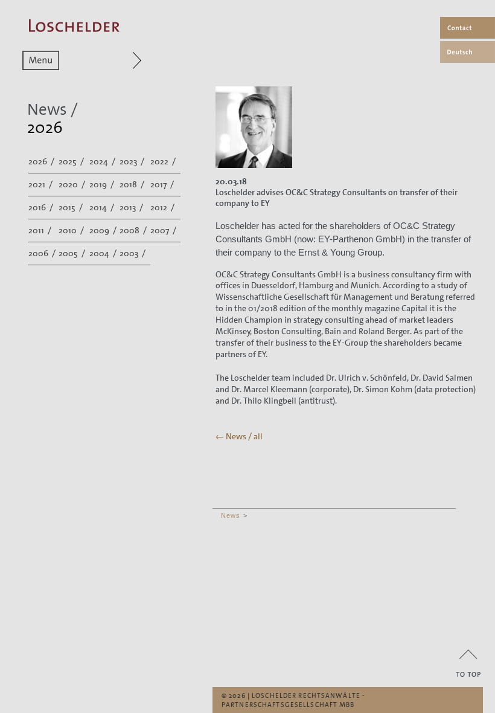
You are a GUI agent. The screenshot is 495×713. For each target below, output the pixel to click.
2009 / (103, 230)
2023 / (133, 161)
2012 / (163, 207)
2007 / (164, 230)
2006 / (42, 253)
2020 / (73, 184)
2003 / (133, 253)
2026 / (42, 161)
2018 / (133, 184)
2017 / (163, 184)
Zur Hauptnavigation (113, 60)
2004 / (103, 253)
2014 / (102, 207)
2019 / (102, 184)
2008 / (134, 230)
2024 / (103, 161)
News (230, 515)
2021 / (41, 184)
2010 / (72, 230)
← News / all (239, 436)
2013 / (132, 207)
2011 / (40, 230)
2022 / (163, 161)
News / (52, 109)
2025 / (72, 161)
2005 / (73, 253)
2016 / (41, 207)
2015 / (72, 207)
